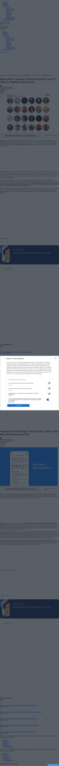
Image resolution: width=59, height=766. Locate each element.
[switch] (49, 383)
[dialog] (29, 383)
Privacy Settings (54, 765)
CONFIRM (18, 405)
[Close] (56, 358)
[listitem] (29, 380)
